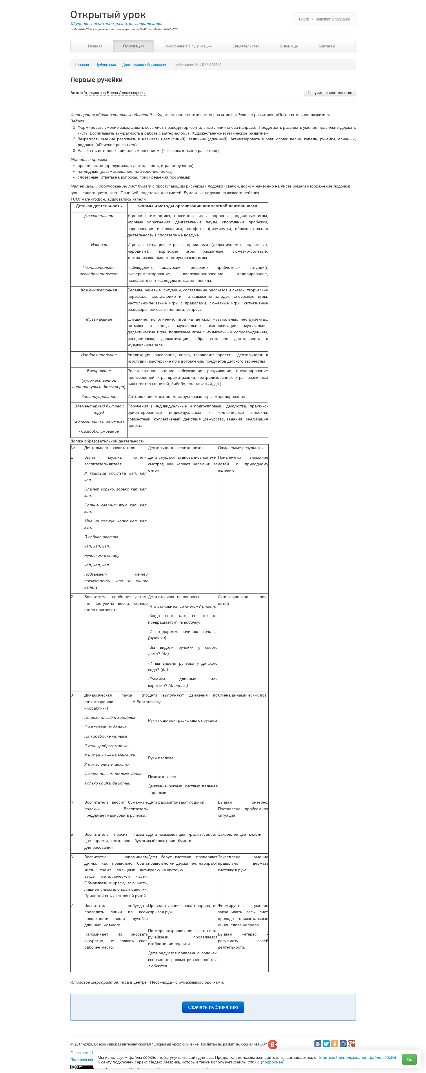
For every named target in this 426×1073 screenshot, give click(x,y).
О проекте (79, 1052)
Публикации (133, 46)
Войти (304, 18)
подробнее (272, 1062)
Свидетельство (245, 46)
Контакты (327, 46)
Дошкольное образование (144, 64)
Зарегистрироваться (333, 18)
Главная (95, 46)
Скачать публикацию (213, 1007)
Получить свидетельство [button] (330, 92)
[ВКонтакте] (317, 1043)
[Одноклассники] (334, 1043)
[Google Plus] (351, 1043)
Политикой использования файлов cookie (356, 1057)
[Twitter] (326, 1043)
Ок (409, 1059)
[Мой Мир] (343, 1043)
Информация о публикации (188, 46)
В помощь (289, 46)
